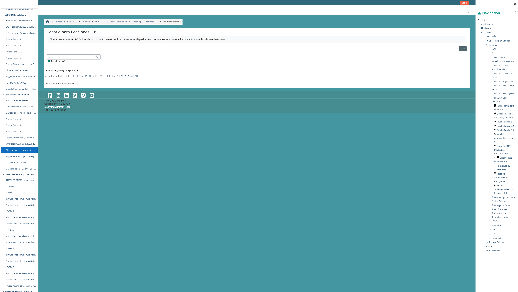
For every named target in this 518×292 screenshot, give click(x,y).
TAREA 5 (10, 267)
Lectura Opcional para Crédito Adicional (20, 174)
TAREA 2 (10, 211)
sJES (493, 229)
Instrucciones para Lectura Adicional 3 (21, 236)
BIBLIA (489, 246)
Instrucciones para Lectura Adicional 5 (21, 273)
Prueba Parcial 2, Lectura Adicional (21, 223)
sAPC (494, 49)
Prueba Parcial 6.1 (14, 119)
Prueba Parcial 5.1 (14, 39)
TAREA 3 (10, 229)
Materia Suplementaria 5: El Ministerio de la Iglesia (21, 89)
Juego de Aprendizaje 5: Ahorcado (21, 76)
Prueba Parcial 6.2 (14, 125)
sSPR (494, 233)
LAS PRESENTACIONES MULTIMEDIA (21, 26)
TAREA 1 (10, 192)
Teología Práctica (496, 242)
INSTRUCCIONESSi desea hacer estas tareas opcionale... (21, 180)
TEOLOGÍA (491, 36)
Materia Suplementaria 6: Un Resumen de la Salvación (21, 168)
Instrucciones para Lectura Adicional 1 (21, 198)
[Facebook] (49, 95)
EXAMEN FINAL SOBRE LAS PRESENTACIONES (21, 143)
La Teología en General (499, 40)
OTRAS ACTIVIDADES (16, 82)
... (464, 48)
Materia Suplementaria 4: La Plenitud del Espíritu (21, 9)
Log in (464, 2)
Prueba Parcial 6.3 (14, 131)
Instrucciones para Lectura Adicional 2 (21, 217)
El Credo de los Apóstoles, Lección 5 (21, 33)
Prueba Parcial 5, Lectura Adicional (21, 279)
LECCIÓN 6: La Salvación (17, 94)
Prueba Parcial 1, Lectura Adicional (21, 205)
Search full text (58, 60)
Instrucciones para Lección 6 (19, 100)
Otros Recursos (493, 250)
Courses (487, 32)
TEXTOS (10, 186)
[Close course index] (3, 4)
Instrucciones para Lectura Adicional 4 (21, 254)
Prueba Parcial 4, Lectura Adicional (21, 261)
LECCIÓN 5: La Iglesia (15, 15)
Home (483, 19)
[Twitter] (75, 95)
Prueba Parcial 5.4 (14, 58)
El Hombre (496, 225)
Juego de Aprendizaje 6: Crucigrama (21, 156)
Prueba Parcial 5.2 (14, 45)
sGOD (494, 221)
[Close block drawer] (515, 4)
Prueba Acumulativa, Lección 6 (20, 137)
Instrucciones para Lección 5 (19, 20)
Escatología (497, 238)
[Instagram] (58, 95)
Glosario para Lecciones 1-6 (18, 150)
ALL (136, 75)
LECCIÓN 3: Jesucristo (504, 81)
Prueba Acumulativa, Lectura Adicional (21, 285)
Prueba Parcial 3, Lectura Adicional (21, 242)
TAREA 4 (10, 248)
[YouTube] (92, 95)
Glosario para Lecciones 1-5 (18, 70)
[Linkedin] (66, 95)
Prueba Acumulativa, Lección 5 (20, 64)
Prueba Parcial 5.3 (14, 51)
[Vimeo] (83, 95)
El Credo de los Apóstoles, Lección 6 (21, 112)
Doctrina (493, 45)
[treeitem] (496, 135)
